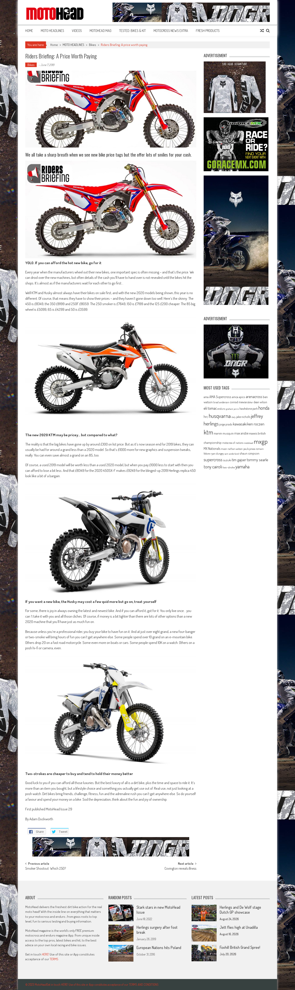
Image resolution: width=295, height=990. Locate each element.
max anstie (241, 433)
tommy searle (257, 459)
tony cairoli (213, 466)
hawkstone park (248, 408)
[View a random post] (262, 30)
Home (29, 30)
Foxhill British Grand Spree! (240, 947)
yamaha (242, 466)
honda (263, 408)
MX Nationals (212, 448)
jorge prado (225, 424)
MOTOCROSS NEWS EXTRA (171, 30)
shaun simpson (249, 453)
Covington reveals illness (180, 869)
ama (206, 397)
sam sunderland (231, 453)
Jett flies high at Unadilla (239, 927)
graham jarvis (232, 408)
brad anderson (221, 402)
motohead (248, 442)
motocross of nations (232, 442)
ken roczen (255, 423)
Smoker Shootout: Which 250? (45, 869)
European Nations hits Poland (158, 947)
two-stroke (229, 467)
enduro (221, 408)
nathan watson (235, 448)
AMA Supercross (220, 396)
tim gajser (239, 459)
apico (242, 397)
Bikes (92, 45)
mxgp (261, 441)
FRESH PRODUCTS (208, 30)
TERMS (54, 959)
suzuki (227, 460)
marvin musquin (224, 433)
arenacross (254, 396)
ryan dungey (217, 453)
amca (235, 397)
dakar (250, 402)
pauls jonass (249, 448)
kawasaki (240, 423)
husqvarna (220, 415)
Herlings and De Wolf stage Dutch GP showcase (240, 910)
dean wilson (260, 402)
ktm (208, 432)
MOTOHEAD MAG (100, 30)
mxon (224, 448)
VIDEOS (77, 30)
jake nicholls (243, 417)
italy (233, 417)
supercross (213, 459)
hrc (206, 416)
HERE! (45, 954)
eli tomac (210, 408)
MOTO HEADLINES (52, 30)
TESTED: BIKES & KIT (132, 30)
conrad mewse (238, 402)
